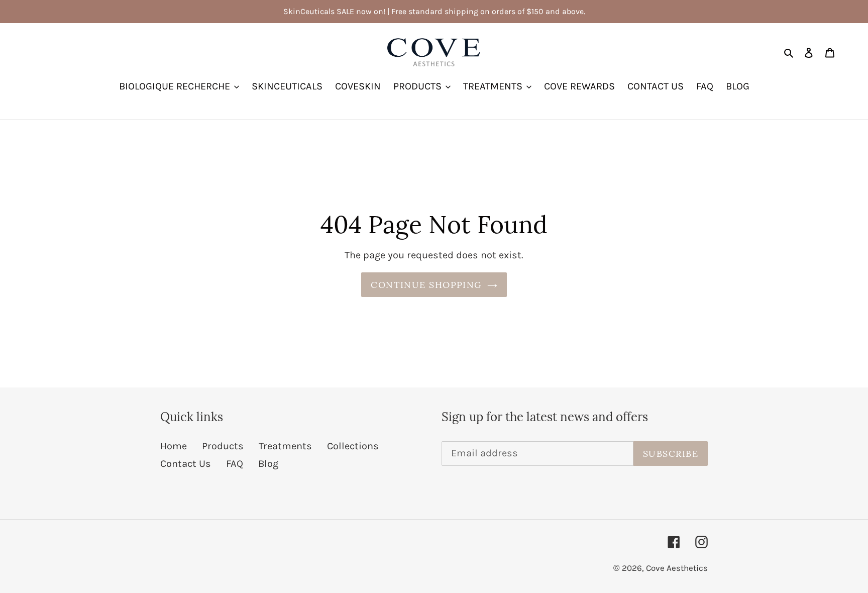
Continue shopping (426, 284)
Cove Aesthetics (677, 568)
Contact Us (185, 463)
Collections (353, 446)
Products (223, 446)
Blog (268, 463)
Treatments (285, 446)
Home (173, 446)
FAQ (234, 463)
